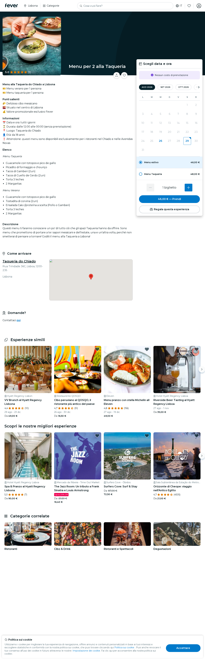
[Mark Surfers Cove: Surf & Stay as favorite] (147, 436)
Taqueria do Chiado (19, 261)
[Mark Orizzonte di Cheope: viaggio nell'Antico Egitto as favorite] (196, 436)
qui (18, 320)
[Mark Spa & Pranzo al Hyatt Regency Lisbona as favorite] (47, 436)
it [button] (181, 5)
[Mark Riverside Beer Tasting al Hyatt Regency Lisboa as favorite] (196, 349)
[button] (169, 162)
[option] (169, 162)
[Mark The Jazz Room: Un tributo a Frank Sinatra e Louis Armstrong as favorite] (97, 436)
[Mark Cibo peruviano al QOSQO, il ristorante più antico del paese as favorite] (97, 349)
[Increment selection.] (188, 187)
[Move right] (202, 369)
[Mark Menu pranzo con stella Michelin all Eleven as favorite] (147, 349)
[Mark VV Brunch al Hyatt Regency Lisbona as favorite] (47, 349)
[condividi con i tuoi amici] (116, 75)
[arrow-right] (198, 87)
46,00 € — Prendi (169, 199)
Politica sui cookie (124, 647)
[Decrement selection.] (150, 187)
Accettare (183, 648)
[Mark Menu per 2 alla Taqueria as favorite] (124, 75)
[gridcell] (187, 141)
